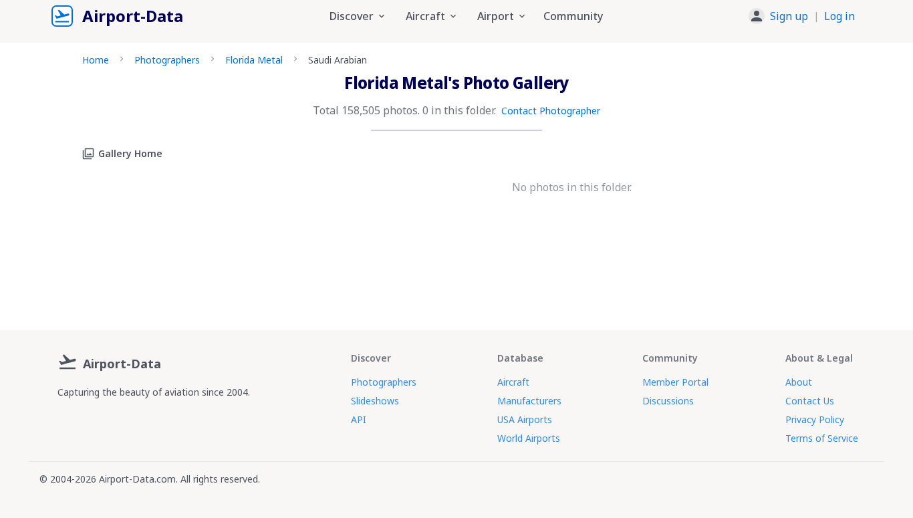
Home (95, 59)
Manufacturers (529, 400)
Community (573, 16)
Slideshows (375, 400)
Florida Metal (254, 59)
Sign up (789, 16)
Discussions (668, 400)
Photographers (167, 59)
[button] (802, 16)
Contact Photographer (550, 110)
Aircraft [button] (425, 16)
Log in (839, 16)
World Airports (528, 438)
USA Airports (524, 419)
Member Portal (675, 382)
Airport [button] (495, 16)
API (358, 419)
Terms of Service (821, 438)
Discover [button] (352, 16)
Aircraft (513, 382)
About (798, 382)
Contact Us (809, 400)
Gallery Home (130, 153)
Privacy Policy (814, 419)
